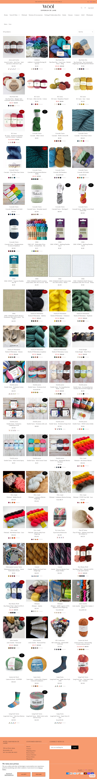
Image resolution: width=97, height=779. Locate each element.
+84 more (18, 214)
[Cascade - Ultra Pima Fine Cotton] (14, 157)
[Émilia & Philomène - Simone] (14, 336)
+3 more (64, 686)
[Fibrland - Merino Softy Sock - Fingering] (37, 517)
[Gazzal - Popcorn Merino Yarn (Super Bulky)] (60, 554)
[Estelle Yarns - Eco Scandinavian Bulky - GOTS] (60, 372)
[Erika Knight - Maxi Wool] (83, 336)
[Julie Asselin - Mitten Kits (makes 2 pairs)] (83, 591)
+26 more (41, 104)
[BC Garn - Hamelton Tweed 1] (60, 83)
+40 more (87, 429)
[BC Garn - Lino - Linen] (83, 83)
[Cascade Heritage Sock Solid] (14, 194)
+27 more (18, 142)
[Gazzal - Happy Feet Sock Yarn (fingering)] (37, 554)
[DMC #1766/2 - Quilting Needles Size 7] (60, 229)
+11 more (64, 68)
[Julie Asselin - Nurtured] (14, 627)
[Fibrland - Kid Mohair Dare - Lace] (14, 517)
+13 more (41, 686)
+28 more (64, 649)
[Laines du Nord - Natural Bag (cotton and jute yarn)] (83, 627)
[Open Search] (81, 8)
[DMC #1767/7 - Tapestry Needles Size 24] (14, 266)
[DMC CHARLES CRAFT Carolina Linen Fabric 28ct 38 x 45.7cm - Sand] (37, 266)
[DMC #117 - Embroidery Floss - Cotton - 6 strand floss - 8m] (37, 229)
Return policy (30, 753)
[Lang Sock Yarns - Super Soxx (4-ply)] (60, 701)
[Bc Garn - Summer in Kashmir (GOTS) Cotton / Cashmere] (14, 120)
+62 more (87, 177)
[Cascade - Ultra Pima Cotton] (83, 120)
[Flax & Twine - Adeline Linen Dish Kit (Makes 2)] (83, 517)
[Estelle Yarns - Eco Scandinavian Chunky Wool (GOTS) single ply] (83, 372)
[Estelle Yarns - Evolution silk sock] (37, 408)
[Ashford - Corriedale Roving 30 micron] (37, 47)
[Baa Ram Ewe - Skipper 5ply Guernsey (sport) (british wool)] (14, 83)
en (88, 1)
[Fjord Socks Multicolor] (60, 517)
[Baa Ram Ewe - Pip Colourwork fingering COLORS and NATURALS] (83, 47)
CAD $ (93, 1)
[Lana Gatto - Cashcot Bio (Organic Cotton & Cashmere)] (37, 664)
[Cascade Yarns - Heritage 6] (60, 194)
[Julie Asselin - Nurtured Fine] (37, 627)
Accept (23, 774)
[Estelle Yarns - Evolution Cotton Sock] (14, 372)
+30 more (18, 575)
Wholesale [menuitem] (89, 15)
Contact (28, 748)
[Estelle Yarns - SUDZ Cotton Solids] (83, 408)
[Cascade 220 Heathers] (60, 157)
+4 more (18, 68)
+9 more (41, 251)
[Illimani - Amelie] (37, 591)
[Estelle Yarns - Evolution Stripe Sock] (60, 408)
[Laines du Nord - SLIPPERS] (14, 664)
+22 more (87, 104)
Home (5, 24)
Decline (39, 774)
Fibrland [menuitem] (24, 15)
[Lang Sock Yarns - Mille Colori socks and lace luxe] (37, 701)
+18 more (18, 251)
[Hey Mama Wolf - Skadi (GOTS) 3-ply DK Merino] (14, 591)
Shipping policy (31, 750)
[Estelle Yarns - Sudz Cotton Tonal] (37, 445)
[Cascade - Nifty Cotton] (37, 120)
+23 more (41, 321)
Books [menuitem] (64, 15)
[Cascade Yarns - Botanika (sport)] (37, 194)
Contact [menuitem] (76, 15)
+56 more (41, 68)
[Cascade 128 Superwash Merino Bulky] (37, 157)
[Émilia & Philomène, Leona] (60, 336)
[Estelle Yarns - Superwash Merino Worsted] (60, 445)
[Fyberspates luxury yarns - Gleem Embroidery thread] (14, 554)
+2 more (17, 393)
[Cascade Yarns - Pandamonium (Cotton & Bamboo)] (14, 229)
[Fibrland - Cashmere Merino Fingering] (37, 482)
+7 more (87, 575)
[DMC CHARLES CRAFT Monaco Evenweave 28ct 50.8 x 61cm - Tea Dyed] (14, 300)
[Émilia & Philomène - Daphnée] (83, 300)
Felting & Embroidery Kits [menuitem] (52, 15)
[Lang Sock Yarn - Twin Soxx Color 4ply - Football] (83, 664)
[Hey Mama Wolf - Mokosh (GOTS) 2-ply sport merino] (83, 554)
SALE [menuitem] (82, 15)
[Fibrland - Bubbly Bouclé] (14, 482)
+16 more (64, 393)
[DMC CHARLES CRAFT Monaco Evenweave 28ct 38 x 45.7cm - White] (83, 266)
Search (28, 746)
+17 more (64, 612)
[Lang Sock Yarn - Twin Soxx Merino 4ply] (14, 701)
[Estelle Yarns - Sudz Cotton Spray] (14, 445)
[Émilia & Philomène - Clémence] (60, 300)
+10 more (87, 357)
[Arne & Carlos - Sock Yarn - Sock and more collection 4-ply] (14, 47)
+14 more (41, 611)
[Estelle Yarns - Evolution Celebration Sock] (14, 408)
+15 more (18, 177)
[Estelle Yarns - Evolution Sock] (37, 372)
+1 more (40, 575)
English (80, 770)
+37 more (64, 177)
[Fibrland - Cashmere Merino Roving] (60, 482)
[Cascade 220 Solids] (83, 157)
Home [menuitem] (6, 15)
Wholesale (29, 759)
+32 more (87, 68)
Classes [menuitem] (70, 15)
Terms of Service (31, 755)
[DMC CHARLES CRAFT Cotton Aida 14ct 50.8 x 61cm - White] (60, 266)
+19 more (64, 321)
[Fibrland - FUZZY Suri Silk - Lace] (83, 482)
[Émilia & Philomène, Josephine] (37, 336)
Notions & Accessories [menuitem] (36, 15)
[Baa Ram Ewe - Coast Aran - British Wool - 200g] (60, 47)
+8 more (17, 647)
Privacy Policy (30, 757)
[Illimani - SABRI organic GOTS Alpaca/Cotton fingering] (60, 591)
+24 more (87, 393)
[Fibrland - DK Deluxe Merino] (83, 445)
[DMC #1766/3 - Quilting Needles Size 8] (83, 229)
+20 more (64, 104)
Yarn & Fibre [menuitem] (14, 15)
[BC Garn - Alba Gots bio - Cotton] (37, 83)
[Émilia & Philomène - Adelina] (37, 300)
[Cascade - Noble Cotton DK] (60, 120)
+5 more (41, 214)
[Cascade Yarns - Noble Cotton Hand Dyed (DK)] (83, 194)
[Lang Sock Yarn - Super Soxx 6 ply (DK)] (60, 664)
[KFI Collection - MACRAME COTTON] (60, 627)
